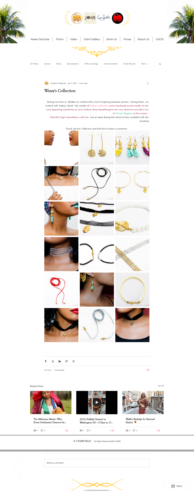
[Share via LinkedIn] (59, 361)
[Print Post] (73, 361)
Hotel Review (129, 64)
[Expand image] (61, 148)
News (58, 64)
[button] (160, 64)
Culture (47, 64)
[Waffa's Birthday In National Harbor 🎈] (143, 402)
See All (161, 386)
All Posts (34, 64)
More (143, 64)
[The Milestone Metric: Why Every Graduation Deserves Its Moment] (50, 402)
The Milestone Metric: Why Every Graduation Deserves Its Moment (49, 420)
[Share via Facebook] (45, 361)
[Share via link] (66, 361)
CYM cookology (91, 64)
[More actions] (147, 83)
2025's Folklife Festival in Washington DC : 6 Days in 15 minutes (95, 421)
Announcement (111, 64)
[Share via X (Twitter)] (52, 361)
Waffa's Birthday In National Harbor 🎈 (140, 420)
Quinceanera (73, 64)
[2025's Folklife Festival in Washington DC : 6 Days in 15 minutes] (97, 402)
